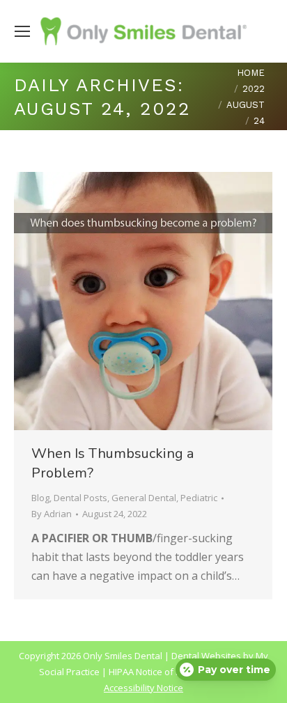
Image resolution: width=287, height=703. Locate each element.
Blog (40, 497)
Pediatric (198, 497)
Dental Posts (80, 497)
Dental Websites (206, 655)
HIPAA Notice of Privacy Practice (175, 671)
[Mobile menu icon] (22, 31)
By (51, 513)
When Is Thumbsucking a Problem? (112, 463)
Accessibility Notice (143, 687)
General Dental (143, 497)
